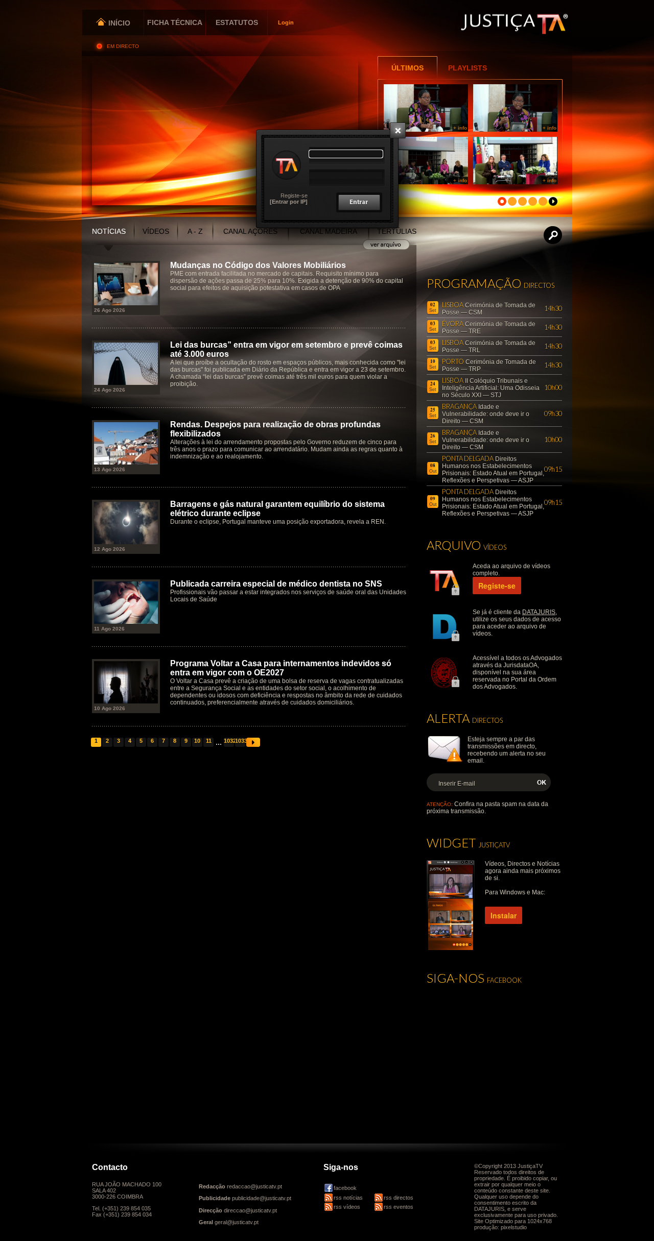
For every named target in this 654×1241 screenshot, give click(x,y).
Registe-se (294, 195)
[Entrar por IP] (289, 202)
